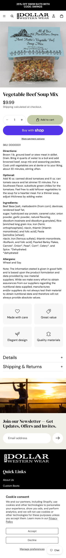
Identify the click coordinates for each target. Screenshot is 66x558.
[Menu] (4, 16)
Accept (32, 531)
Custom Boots (11, 485)
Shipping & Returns (22, 366)
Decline (32, 540)
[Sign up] (57, 438)
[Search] (12, 16)
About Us (8, 480)
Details (10, 357)
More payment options (33, 138)
